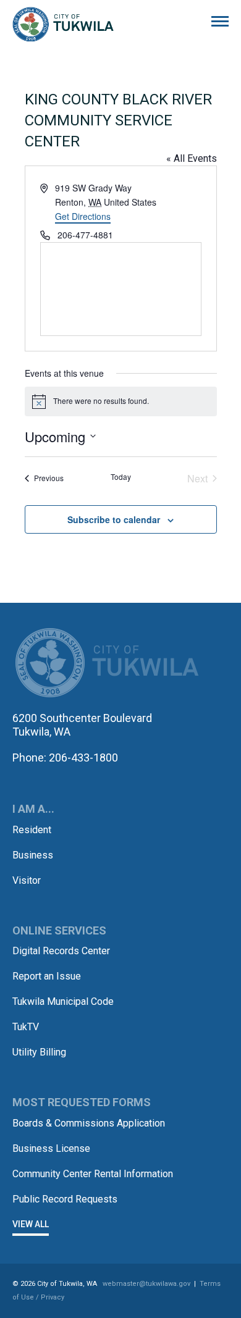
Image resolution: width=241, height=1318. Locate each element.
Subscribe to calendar (113, 519)
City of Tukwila (63, 25)
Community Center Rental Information (92, 1174)
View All (30, 1224)
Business (32, 855)
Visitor (26, 880)
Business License (51, 1148)
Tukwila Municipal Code (63, 1001)
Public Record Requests (64, 1199)
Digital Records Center (61, 951)
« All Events (191, 158)
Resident (31, 830)
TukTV (25, 1027)
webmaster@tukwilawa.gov (146, 1284)
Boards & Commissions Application (88, 1123)
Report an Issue (46, 976)
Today (121, 477)
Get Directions (83, 216)
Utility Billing (39, 1052)
